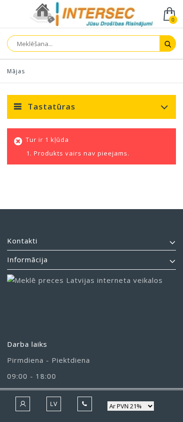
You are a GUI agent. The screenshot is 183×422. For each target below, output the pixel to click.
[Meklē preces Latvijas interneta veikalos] (91, 302)
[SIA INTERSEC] (91, 15)
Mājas (16, 71)
